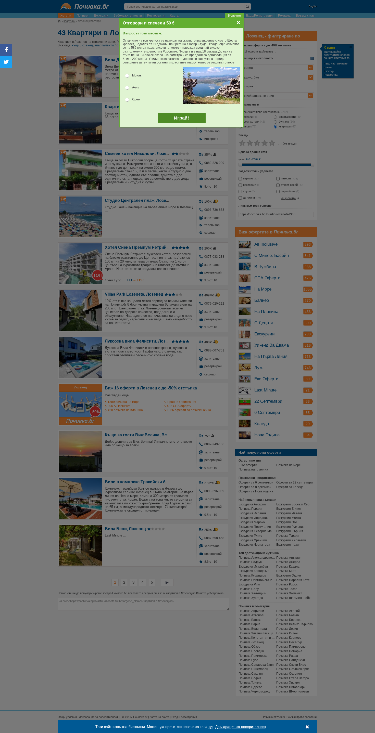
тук (210, 727)
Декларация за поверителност (240, 727)
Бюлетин (234, 15)
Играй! (181, 118)
